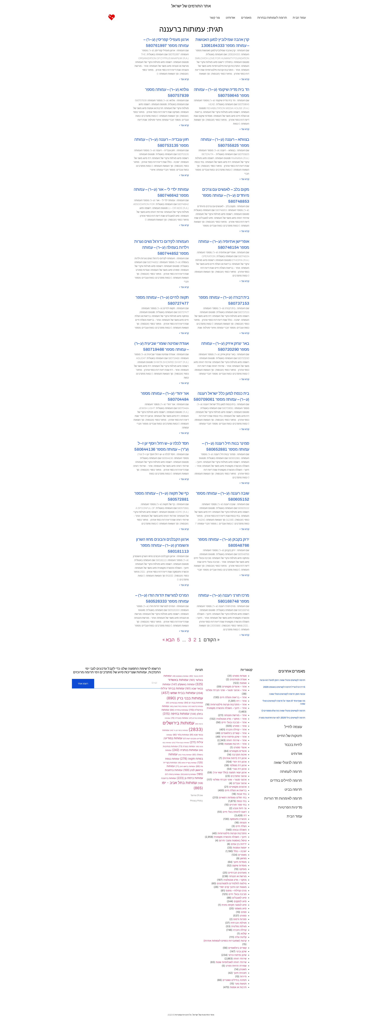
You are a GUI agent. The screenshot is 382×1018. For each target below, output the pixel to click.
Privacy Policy (196, 801)
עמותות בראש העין (185, 766)
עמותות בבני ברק (185, 698)
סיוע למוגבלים (239, 897)
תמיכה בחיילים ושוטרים (235, 979)
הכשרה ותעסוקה (238, 818)
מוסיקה (243, 869)
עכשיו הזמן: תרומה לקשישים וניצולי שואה (287, 694)
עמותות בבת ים (193, 702)
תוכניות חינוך (240, 972)
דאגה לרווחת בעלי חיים (235, 811)
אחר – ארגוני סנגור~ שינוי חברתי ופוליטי (226, 690)
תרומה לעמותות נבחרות (272, 17)
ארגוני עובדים (240, 783)
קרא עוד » (244, 79)
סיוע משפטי (241, 908)
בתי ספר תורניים (238, 804)
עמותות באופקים (180, 676)
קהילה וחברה (240, 929)
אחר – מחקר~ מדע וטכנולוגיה (231, 718)
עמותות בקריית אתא (187, 763)
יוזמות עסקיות (240, 847)
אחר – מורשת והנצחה (235, 715)
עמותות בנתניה (185, 750)
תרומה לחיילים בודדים (286, 780)
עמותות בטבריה (179, 718)
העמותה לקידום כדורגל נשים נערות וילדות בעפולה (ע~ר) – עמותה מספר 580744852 (161, 247)
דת (245, 815)
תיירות (243, 976)
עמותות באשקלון (183, 684)
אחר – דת (241, 700)
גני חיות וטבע (240, 808)
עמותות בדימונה (195, 706)
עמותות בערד (184, 755)
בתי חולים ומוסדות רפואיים (233, 797)
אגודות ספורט (239, 675)
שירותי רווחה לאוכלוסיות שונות (231, 962)
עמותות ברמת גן (190, 778)
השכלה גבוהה (239, 829)
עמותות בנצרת (186, 746)
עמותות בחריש (196, 718)
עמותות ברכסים (188, 774)
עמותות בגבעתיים (174, 703)
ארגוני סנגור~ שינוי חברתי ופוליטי (230, 779)
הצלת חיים (241, 826)
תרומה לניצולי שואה (288, 762)
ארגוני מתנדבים (239, 775)
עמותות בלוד (181, 734)
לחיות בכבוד (293, 744)
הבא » (168, 639)
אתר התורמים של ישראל (191, 6)
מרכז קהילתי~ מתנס (236, 890)
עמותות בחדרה (179, 710)
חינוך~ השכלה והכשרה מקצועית (230, 836)
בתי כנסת (242, 801)
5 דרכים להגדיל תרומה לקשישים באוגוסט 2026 (284, 687)
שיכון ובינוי (241, 951)
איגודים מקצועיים (238, 750)
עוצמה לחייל (293, 727)
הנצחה (243, 822)
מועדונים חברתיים (237, 872)
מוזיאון (243, 858)
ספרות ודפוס (240, 919)
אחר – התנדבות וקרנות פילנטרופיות (228, 704)
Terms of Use (197, 795)
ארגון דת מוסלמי (238, 765)
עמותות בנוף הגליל (180, 743)
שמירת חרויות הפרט (236, 965)
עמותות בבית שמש (178, 693)
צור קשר (215, 17)
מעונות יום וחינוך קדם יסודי (233, 886)
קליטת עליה (241, 937)
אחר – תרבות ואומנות (235, 743)
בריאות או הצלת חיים (236, 790)
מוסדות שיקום (239, 865)
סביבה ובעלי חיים (238, 894)
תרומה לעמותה (291, 771)
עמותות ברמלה (172, 774)
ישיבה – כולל (240, 851)
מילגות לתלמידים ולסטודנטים (232, 883)
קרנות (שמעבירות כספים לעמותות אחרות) (225, 940)
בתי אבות (242, 793)
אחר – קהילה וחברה (236, 729)
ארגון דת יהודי (239, 761)
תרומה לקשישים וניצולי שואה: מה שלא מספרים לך (283, 710)
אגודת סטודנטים (238, 679)
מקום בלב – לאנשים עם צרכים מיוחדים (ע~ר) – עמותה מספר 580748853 (225, 195)
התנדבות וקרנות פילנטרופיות (232, 833)
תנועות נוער (241, 983)
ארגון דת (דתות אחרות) (235, 758)
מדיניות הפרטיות (290, 807)
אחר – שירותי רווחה (236, 740)
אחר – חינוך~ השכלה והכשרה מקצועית (227, 708)
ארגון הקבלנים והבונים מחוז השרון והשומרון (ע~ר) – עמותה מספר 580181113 (162, 545)
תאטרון (243, 969)
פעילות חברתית (239, 922)
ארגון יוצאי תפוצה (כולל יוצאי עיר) (230, 772)
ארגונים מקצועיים (238, 786)
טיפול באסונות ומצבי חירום (233, 840)
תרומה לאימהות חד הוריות (283, 798)
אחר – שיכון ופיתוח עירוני (234, 736)
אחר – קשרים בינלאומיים (234, 733)
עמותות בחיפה (176, 713)
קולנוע (244, 933)
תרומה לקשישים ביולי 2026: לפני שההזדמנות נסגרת (282, 717)
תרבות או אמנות (238, 987)
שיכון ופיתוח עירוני (237, 954)
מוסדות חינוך (240, 861)
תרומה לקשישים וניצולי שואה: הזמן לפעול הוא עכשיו (282, 680)
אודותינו (230, 17)
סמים (244, 911)
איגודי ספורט (240, 747)
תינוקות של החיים (289, 735)
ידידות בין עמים (239, 843)
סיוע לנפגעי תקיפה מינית (234, 904)
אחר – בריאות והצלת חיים (233, 697)
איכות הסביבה (239, 754)
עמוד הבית (299, 17)
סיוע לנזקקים (240, 901)
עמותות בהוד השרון (178, 706)
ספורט (243, 915)
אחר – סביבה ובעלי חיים (234, 722)
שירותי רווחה (240, 958)
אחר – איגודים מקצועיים (234, 686)
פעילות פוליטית (239, 926)
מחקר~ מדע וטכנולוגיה (235, 879)
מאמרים (246, 17)
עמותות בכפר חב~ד (179, 730)
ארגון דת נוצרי (239, 768)
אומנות (243, 682)
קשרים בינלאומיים (237, 947)
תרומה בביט (293, 789)
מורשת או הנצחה (238, 876)
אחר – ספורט (240, 725)
